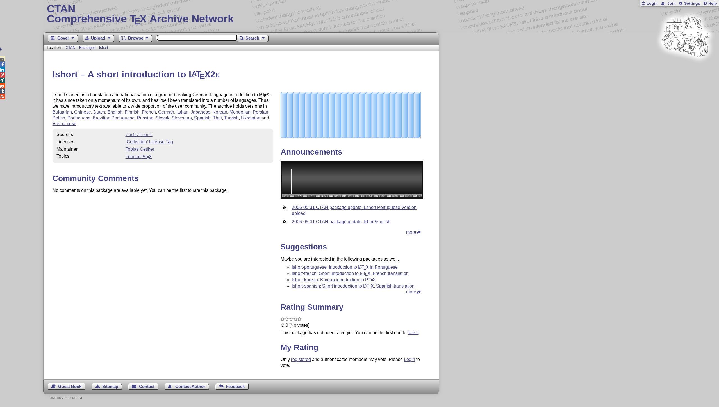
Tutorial (139, 156)
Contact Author (190, 386)
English (114, 112)
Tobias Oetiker (140, 149)
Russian (145, 118)
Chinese (82, 112)
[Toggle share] (1, 49)
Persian (260, 112)
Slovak (162, 118)
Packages (88, 47)
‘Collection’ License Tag (149, 141)
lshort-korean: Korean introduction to (334, 279)
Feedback (235, 386)
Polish (59, 118)
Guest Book (69, 386)
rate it (413, 332)
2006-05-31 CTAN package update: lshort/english (341, 221)
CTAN (70, 47)
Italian (182, 112)
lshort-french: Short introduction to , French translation (350, 273)
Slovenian (182, 118)
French (149, 112)
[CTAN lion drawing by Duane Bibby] (685, 68)
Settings (692, 3)
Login (652, 3)
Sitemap (110, 386)
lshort (103, 47)
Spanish (202, 118)
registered (301, 359)
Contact (146, 386)
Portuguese (78, 118)
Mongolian (240, 112)
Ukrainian (250, 118)
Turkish (231, 118)
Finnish (132, 112)
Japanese (200, 112)
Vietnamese (64, 123)
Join (671, 3)
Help (712, 3)
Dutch (99, 112)
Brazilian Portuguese (114, 118)
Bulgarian (62, 112)
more (411, 232)
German (166, 112)
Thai (217, 118)
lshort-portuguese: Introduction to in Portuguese (344, 267)
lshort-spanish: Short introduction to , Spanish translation (353, 286)
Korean (220, 112)
